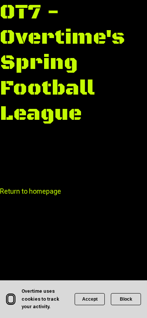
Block (126, 299)
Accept (90, 299)
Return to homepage (30, 191)
